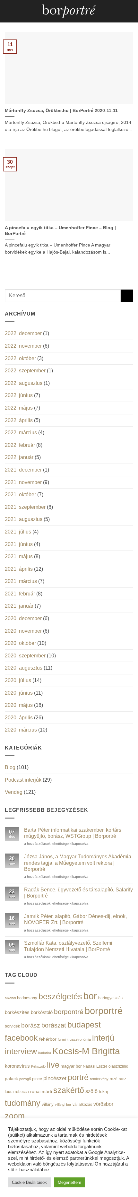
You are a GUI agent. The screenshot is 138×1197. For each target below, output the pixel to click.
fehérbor (47, 1039)
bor (90, 996)
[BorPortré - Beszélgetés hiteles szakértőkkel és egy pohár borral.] (69, 11)
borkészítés (17, 1012)
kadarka (44, 1053)
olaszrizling (118, 1066)
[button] (9, 11)
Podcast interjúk (23, 780)
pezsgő (25, 1079)
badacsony (27, 997)
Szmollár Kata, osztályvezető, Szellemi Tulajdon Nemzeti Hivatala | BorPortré (68, 946)
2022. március (21, 432)
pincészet (54, 1078)
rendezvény (99, 1079)
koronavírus (17, 1066)
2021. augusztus (23, 519)
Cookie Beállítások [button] (29, 1182)
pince (37, 1078)
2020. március (21, 730)
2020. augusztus (23, 668)
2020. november (23, 631)
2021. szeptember (25, 507)
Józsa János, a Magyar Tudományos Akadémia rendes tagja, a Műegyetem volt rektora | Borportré (77, 863)
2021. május (19, 556)
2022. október (20, 358)
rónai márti (41, 1091)
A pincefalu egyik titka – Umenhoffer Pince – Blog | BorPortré (60, 230)
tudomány (22, 1102)
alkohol (10, 998)
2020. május (19, 705)
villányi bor (63, 1104)
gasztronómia (80, 1039)
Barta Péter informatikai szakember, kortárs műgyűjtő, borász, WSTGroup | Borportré (72, 833)
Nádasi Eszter (95, 1066)
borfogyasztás (110, 998)
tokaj (103, 1091)
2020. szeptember (25, 655)
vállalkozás (82, 1104)
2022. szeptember (25, 370)
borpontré (68, 1012)
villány (48, 1104)
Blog (10, 767)
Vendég (13, 792)
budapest (84, 1024)
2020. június (19, 693)
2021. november (23, 482)
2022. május (19, 408)
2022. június (19, 395)
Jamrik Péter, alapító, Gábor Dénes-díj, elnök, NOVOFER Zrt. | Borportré (75, 919)
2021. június (19, 544)
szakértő (68, 1090)
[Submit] (127, 296)
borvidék (12, 1026)
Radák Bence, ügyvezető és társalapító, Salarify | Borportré (78, 892)
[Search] (130, 11)
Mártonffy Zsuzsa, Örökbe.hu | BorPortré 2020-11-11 (61, 110)
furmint (63, 1039)
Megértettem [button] (69, 1182)
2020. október (20, 643)
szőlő (91, 1091)
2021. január (19, 606)
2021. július (18, 531)
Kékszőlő (38, 1066)
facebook (21, 1038)
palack (11, 1078)
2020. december (23, 618)
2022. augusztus (23, 383)
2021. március (21, 581)
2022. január (19, 457)
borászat (53, 1025)
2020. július (18, 680)
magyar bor (71, 1066)
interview (21, 1051)
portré (78, 1077)
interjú (103, 1037)
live (53, 1065)
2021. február (20, 593)
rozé (113, 1079)
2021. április (19, 569)
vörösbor (103, 1104)
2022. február (20, 445)
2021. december (23, 470)
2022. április (19, 420)
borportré (104, 1010)
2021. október (20, 494)
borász (30, 1025)
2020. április (19, 717)
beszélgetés (60, 996)
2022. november (23, 346)
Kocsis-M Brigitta (86, 1051)
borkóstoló (42, 1012)
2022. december (23, 333)
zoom (15, 1116)
